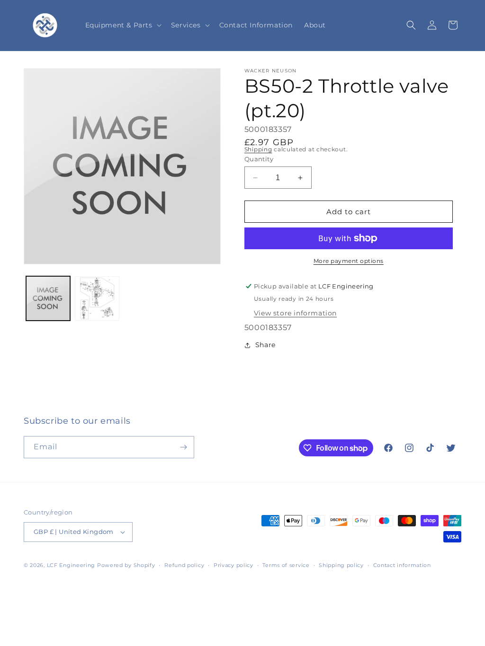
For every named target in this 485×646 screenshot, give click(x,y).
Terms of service (285, 565)
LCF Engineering (71, 565)
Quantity (258, 159)
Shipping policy (341, 565)
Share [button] (265, 344)
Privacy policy (233, 565)
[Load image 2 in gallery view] (97, 298)
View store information (295, 313)
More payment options (349, 260)
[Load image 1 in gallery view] (48, 298)
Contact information (402, 565)
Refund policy (184, 565)
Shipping (258, 149)
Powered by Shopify (126, 565)
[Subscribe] (183, 447)
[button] (122, 25)
